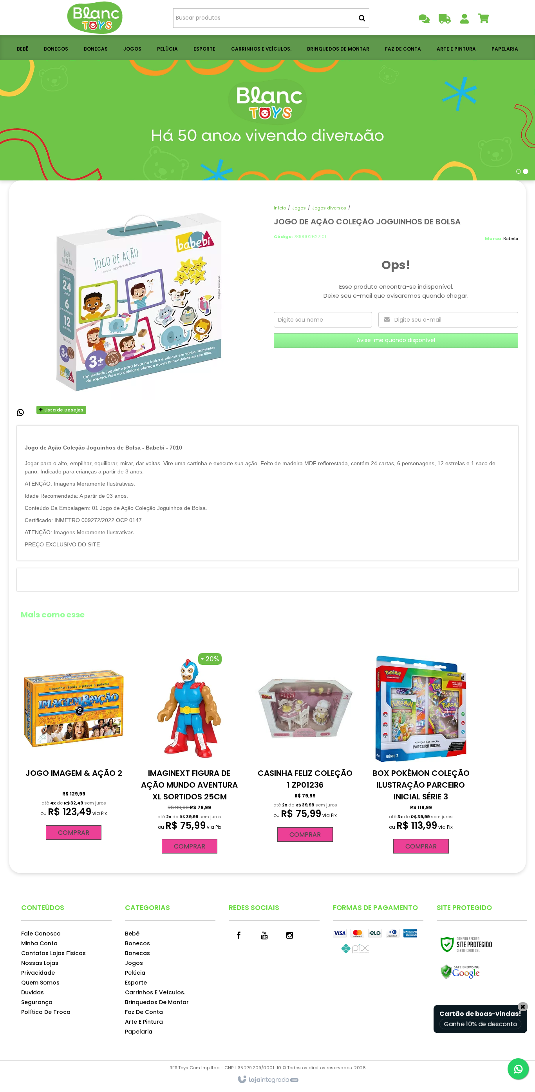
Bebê (132, 933)
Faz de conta (144, 1012)
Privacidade (38, 973)
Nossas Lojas (39, 963)
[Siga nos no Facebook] (238, 935)
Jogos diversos (329, 208)
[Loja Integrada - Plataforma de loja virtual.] (267, 1079)
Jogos (299, 208)
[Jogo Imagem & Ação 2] (73, 747)
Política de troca (45, 1012)
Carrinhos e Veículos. (155, 992)
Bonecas (137, 953)
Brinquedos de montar (157, 1002)
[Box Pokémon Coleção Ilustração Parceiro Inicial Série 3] (420, 753)
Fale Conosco (41, 933)
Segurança (36, 1002)
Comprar (73, 832)
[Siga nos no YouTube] (264, 935)
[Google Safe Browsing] (477, 972)
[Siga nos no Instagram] (289, 935)
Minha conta (39, 943)
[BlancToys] (95, 17)
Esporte (136, 982)
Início (280, 208)
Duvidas (32, 992)
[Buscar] (362, 18)
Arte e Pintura (144, 1022)
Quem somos (40, 982)
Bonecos (137, 943)
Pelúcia (135, 973)
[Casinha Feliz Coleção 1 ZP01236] (305, 748)
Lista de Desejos (63, 410)
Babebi (510, 238)
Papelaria (138, 1032)
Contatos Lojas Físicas (53, 953)
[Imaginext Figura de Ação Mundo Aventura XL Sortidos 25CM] (189, 753)
